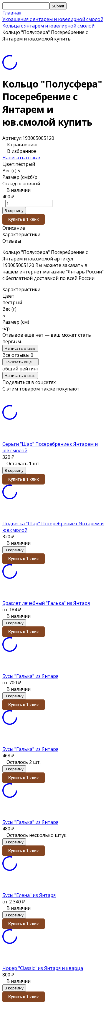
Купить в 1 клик (23, 219)
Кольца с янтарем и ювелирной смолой (48, 25)
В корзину (14, 210)
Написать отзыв (21, 157)
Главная (11, 12)
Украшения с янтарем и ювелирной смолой (52, 19)
